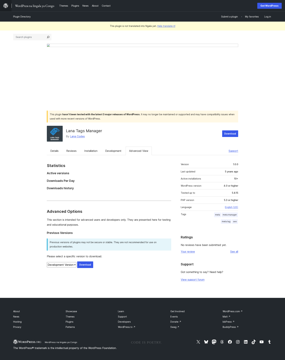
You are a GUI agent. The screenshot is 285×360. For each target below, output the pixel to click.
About (16, 311)
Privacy (17, 327)
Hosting (17, 321)
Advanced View (138, 150)
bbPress (229, 321)
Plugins (69, 321)
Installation (90, 150)
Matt (226, 316)
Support (233, 150)
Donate (175, 321)
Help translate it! (166, 26)
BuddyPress (231, 327)
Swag (174, 327)
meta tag (226, 221)
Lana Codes (77, 136)
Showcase (71, 311)
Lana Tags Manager (84, 130)
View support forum (193, 279)
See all (234, 251)
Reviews (71, 150)
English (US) (231, 207)
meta (217, 214)
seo (235, 221)
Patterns (70, 327)
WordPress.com (233, 311)
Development (113, 150)
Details (54, 150)
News (16, 316)
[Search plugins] (48, 37)
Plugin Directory (22, 16)
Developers (124, 321)
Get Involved (177, 311)
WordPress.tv (126, 327)
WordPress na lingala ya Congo (61, 342)
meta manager (230, 214)
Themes (70, 316)
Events (174, 316)
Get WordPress (269, 5)
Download (230, 133)
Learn (121, 311)
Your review (188, 251)
